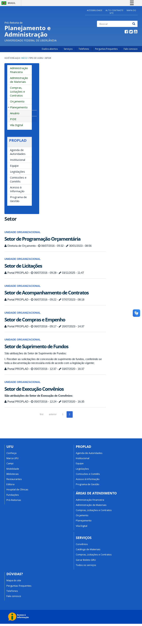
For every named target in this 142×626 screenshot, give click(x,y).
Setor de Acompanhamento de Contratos (46, 292)
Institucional (17, 160)
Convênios (82, 544)
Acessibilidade (94, 10)
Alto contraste (114, 10)
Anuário (14, 113)
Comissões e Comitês (18, 179)
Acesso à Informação (17, 189)
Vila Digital (16, 125)
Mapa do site (13, 580)
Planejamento (19, 107)
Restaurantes (14, 479)
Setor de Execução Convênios (34, 389)
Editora (10, 484)
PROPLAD (18, 140)
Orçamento (17, 101)
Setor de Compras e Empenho (34, 319)
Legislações (17, 171)
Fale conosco (131, 48)
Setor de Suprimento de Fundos (36, 346)
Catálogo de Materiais (88, 549)
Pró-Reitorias (13, 500)
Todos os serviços (86, 565)
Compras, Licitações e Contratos (17, 91)
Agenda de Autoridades (18, 152)
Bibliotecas (12, 474)
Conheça (11, 453)
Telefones (84, 48)
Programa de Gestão (18, 199)
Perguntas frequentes (106, 48)
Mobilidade (12, 468)
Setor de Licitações (23, 265)
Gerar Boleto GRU (86, 559)
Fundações (12, 494)
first (41, 414)
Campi (9, 463)
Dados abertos (50, 48)
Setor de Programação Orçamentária (42, 238)
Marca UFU (12, 458)
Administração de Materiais (19, 80)
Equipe (14, 165)
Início (24, 58)
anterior (53, 414)
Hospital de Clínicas (17, 489)
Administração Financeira (19, 70)
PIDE (13, 119)
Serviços (68, 48)
